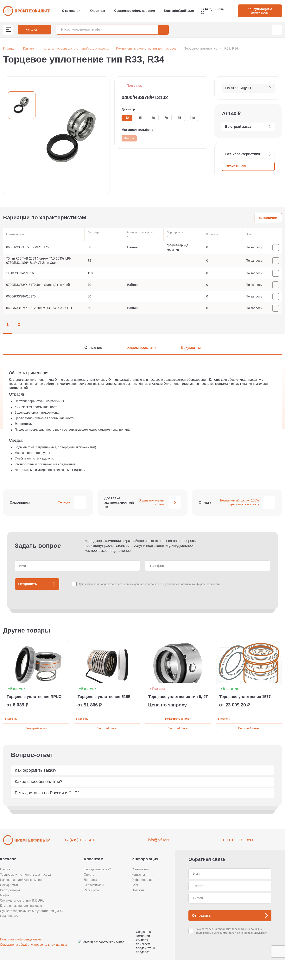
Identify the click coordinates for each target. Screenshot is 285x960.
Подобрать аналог (178, 718)
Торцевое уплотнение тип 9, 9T (178, 696)
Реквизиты (91, 890)
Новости (138, 890)
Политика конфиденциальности (23, 939)
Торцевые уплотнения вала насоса (25, 874)
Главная (9, 48)
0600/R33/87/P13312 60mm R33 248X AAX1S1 (39, 308)
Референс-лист (143, 879)
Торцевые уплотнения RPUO (34, 696)
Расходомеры (10, 890)
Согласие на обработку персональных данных (33, 944)
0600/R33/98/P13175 (21, 296)
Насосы (5, 869)
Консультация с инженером (260, 10)
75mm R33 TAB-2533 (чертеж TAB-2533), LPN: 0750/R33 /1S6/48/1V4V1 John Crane (39, 260)
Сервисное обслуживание (134, 10)
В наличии (268, 218)
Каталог (29, 48)
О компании (71, 10)
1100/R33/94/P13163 (20, 273)
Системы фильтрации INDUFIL (22, 900)
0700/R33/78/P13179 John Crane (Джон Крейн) (39, 284)
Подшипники (9, 916)
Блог (135, 885)
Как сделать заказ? (97, 869)
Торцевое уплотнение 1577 (245, 696)
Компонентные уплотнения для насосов (146, 48)
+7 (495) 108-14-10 (212, 10)
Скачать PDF (236, 166)
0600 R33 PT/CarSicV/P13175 (27, 247)
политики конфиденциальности (200, 583)
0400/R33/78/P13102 (145, 97)
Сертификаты (94, 885)
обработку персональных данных (122, 583)
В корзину (11, 718)
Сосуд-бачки (9, 885)
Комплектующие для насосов (21, 905)
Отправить (27, 584)
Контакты (171, 10)
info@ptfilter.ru (183, 10)
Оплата (89, 874)
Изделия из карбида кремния (21, 879)
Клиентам (97, 10)
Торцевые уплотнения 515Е (104, 696)
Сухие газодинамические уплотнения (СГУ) (31, 911)
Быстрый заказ (36, 728)
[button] (266, 630)
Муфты (5, 895)
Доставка (90, 879)
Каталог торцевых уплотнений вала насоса (75, 48)
